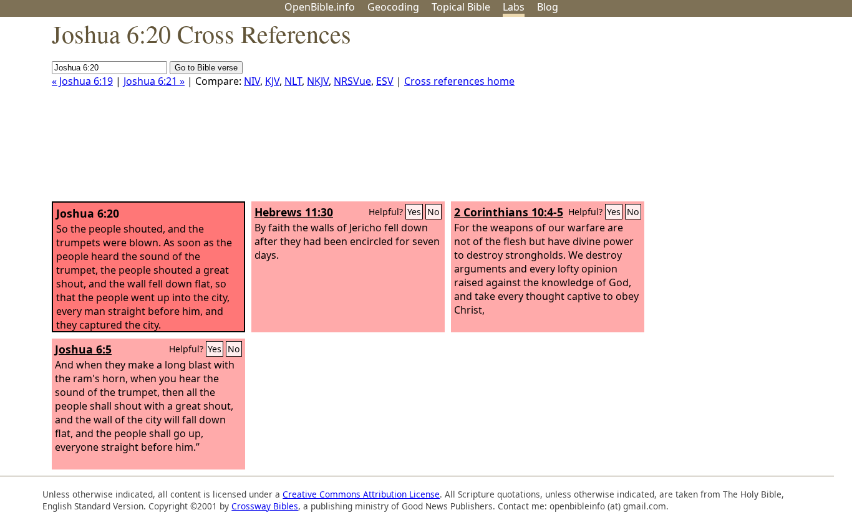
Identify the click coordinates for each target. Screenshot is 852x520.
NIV (252, 81)
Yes (414, 212)
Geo (393, 7)
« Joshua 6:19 (82, 81)
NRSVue (352, 81)
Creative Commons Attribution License (361, 494)
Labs (514, 7)
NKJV (318, 81)
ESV (385, 81)
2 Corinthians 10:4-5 (508, 212)
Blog (547, 7)
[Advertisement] (726, 114)
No (433, 212)
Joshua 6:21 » (154, 81)
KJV (272, 81)
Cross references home (459, 81)
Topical (461, 7)
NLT (293, 81)
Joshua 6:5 (83, 349)
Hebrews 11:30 (293, 212)
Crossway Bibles (264, 506)
